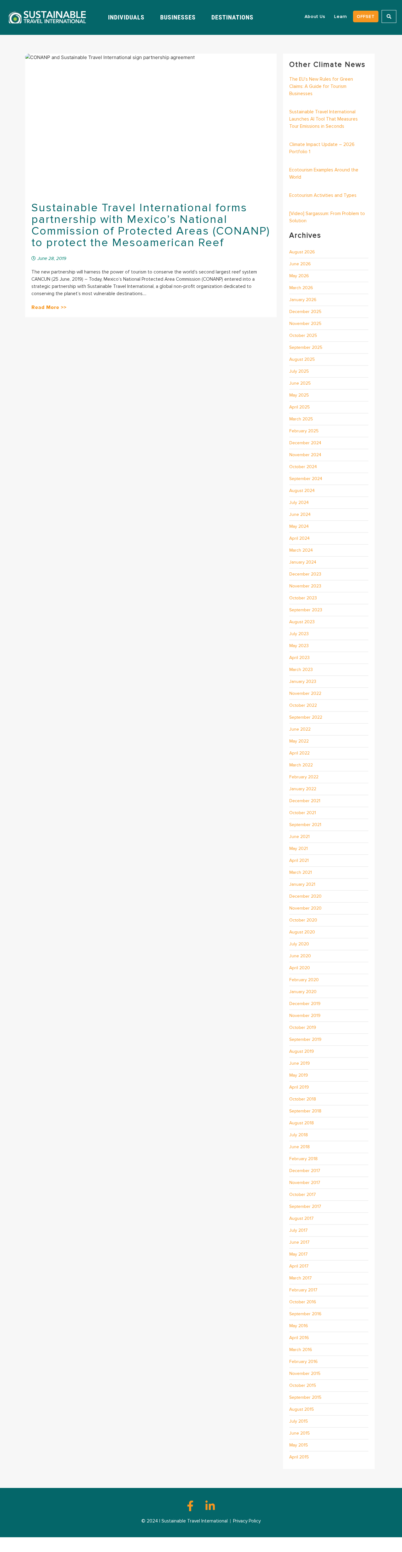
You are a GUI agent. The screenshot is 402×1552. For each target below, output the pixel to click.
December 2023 (305, 574)
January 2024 (302, 562)
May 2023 (299, 645)
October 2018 (302, 1099)
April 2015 (299, 1457)
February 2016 (303, 1361)
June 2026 (300, 264)
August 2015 (301, 1409)
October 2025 (303, 335)
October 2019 (302, 1027)
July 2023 (299, 633)
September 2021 (305, 824)
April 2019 (299, 1087)
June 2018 (299, 1146)
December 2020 (305, 896)
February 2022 (303, 777)
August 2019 (301, 1051)
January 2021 (302, 884)
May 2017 (298, 1254)
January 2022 (302, 789)
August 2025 (302, 359)
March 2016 (300, 1349)
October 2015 (302, 1385)
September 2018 (305, 1111)
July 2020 (299, 944)
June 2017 (299, 1242)
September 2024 (305, 478)
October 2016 (302, 1302)
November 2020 (305, 908)
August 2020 (302, 932)
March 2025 (301, 419)
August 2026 (302, 252)
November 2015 (304, 1373)
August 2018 (301, 1123)
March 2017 (300, 1278)
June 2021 (299, 836)
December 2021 (304, 800)
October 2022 (303, 705)
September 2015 (305, 1397)
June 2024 (300, 514)
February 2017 (303, 1290)
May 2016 (298, 1325)
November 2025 (305, 323)
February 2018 (303, 1158)
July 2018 (298, 1135)
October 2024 (303, 466)
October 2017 (302, 1194)
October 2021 (302, 812)
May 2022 (299, 741)
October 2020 (303, 920)
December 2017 (304, 1170)
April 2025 (299, 407)
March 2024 (301, 550)
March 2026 (301, 287)
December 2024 (305, 443)
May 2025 (299, 395)
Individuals (126, 17)
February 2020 (304, 979)
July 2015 (298, 1421)
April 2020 (299, 968)
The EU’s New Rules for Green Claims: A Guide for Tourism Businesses (321, 86)
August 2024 (302, 490)
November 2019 (304, 1015)
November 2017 (304, 1182)
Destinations (232, 17)
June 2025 (300, 383)
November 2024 (305, 454)
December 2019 (304, 1003)
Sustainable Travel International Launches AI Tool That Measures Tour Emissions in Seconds (323, 119)
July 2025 (299, 371)
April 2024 (299, 538)
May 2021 (298, 848)
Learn (340, 16)
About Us (315, 16)
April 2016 (299, 1337)
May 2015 (298, 1445)
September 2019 (305, 1039)
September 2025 (305, 347)
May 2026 (299, 275)
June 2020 (300, 956)
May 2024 (299, 526)
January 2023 (302, 681)
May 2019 (298, 1075)
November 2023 (305, 586)
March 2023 (301, 669)
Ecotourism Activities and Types (322, 195)
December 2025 (305, 311)
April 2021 (299, 860)
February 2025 (303, 431)
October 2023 (303, 598)
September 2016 (305, 1314)
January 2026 (302, 299)
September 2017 (305, 1206)
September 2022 (305, 717)
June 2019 (299, 1063)
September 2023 (305, 610)
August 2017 (301, 1218)
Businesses (178, 17)
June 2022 (300, 729)
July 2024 (299, 502)
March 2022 (301, 765)
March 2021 (300, 872)
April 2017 (298, 1266)
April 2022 (299, 753)
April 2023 (299, 657)
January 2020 (303, 991)
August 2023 (302, 622)
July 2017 (298, 1230)
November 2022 (305, 693)
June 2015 (299, 1433)
